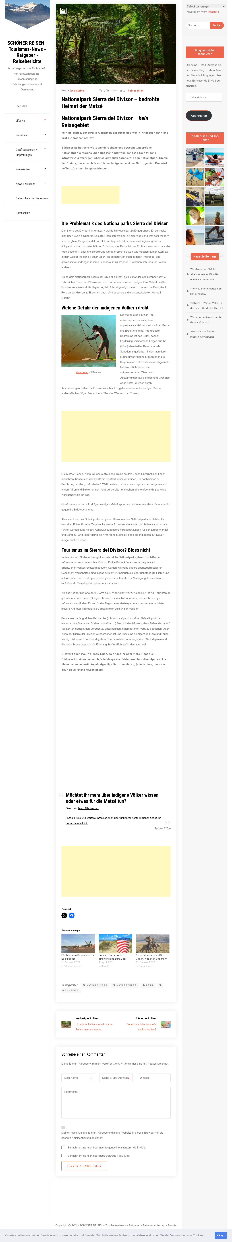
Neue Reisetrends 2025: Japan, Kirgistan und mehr (151, 956)
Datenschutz (23, 213)
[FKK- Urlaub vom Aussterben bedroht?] (195, 157)
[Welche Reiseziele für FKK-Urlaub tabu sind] (195, 215)
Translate (213, 11)
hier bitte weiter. (88, 808)
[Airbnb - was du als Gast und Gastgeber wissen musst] (214, 177)
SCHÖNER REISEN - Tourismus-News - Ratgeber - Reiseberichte (27, 52)
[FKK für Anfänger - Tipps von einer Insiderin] (195, 196)
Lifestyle (21, 120)
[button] (209, 1235)
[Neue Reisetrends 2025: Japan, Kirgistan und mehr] (152, 943)
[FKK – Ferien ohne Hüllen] (214, 157)
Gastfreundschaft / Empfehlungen (26, 152)
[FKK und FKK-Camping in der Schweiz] (195, 177)
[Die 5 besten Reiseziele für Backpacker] (78, 943)
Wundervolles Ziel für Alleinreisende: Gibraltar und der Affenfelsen (204, 274)
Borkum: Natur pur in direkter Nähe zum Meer (112, 956)
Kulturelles (136, 90)
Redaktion (77, 90)
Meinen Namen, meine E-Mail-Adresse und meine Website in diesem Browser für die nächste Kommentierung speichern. (112, 1135)
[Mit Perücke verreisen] (195, 235)
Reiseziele (22, 135)
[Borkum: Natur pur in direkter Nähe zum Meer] (115, 943)
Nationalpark (97, 985)
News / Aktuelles (25, 184)
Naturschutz (127, 985)
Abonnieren (199, 115)
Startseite (21, 106)
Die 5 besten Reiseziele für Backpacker (77, 956)
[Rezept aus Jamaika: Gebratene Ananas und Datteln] (214, 215)
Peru (149, 985)
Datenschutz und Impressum (32, 198)
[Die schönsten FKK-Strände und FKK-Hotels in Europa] (214, 235)
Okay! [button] (220, 1235)
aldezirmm (82, 372)
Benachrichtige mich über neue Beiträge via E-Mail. (99, 1155)
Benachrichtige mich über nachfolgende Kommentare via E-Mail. (107, 1147)
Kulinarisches (23, 169)
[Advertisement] (90, 195)
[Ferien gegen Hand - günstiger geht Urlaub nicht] (214, 196)
